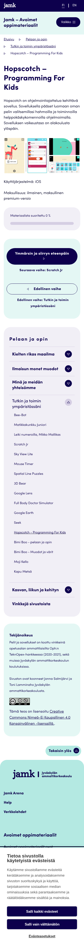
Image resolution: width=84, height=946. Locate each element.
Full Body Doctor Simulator (33, 503)
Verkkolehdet (15, 812)
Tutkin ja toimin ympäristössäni (33, 46)
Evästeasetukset (42, 936)
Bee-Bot (20, 415)
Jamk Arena (14, 794)
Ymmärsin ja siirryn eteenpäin (42, 254)
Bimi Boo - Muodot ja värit (33, 552)
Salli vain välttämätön (42, 924)
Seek (17, 523)
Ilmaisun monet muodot (35, 369)
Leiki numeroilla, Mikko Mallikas (37, 435)
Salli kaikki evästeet (42, 911)
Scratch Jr (21, 444)
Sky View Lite (23, 454)
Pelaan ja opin (36, 39)
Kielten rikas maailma (33, 355)
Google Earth (24, 513)
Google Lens (23, 493)
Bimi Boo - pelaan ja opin (33, 542)
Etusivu (9, 39)
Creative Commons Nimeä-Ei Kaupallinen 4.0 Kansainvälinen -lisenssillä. (39, 718)
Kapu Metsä (23, 572)
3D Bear (20, 483)
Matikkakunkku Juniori (30, 425)
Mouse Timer (23, 464)
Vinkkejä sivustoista (31, 604)
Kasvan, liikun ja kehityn (35, 590)
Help (8, 803)
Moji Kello (21, 562)
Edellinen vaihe (47, 289)
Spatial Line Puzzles (28, 474)
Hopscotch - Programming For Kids (40, 532)
